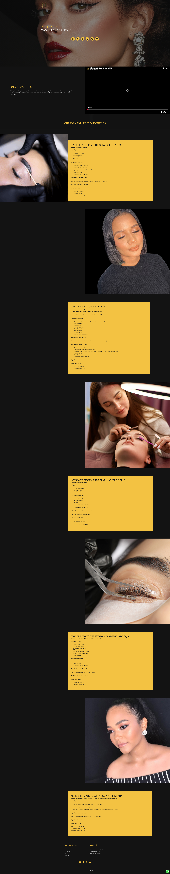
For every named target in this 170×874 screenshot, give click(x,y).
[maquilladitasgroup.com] (44, 5)
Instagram (67, 850)
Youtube (67, 855)
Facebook (67, 851)
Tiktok (66, 853)
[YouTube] (90, 862)
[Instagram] (86, 862)
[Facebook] (80, 862)
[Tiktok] (83, 862)
